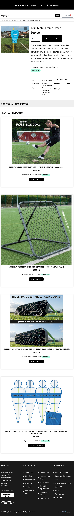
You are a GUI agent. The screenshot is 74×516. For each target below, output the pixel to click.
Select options (36, 446)
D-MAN (19, 21)
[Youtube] (61, 497)
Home (3, 21)
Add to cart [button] (36, 179)
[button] (58, 84)
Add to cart (52, 38)
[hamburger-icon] (57, 15)
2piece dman (46, 88)
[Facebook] (54, 497)
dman (44, 90)
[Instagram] (57, 497)
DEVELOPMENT (11, 21)
